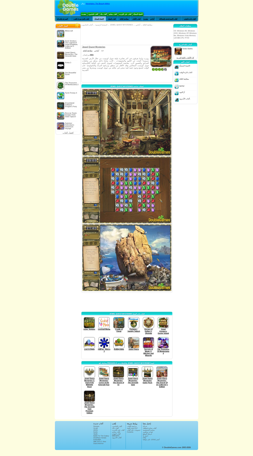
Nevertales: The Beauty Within (98, 4)
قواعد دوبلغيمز (148, 432)
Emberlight (97, 439)
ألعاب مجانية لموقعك (149, 428)
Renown (96, 426)
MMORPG (115, 436)
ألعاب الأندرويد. (184, 99)
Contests (130, 432)
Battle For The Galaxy (101, 436)
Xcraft (95, 428)
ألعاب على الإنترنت (125, 14)
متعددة (84, 14)
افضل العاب (68, 132)
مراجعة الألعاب (132, 426)
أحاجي (152, 19)
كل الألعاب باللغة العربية (185, 58)
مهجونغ (181, 86)
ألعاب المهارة (116, 434)
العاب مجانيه (113, 14)
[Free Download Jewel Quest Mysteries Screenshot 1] (126, 122)
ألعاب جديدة (98, 423)
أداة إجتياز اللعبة (132, 428)
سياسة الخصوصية (149, 430)
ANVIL (95, 430)
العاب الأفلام (137, 19)
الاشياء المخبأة (138, 14)
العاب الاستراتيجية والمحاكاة (168, 19)
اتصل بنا (145, 436)
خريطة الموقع (147, 434)
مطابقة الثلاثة (124, 19)
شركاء (145, 426)
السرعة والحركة (62, 19)
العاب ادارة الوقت (190, 19)
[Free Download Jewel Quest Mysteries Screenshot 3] (126, 257)
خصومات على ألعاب (133, 430)
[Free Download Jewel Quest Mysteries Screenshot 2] (126, 189)
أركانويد (182, 92)
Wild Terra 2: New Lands (99, 442)
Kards (95, 432)
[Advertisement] (127, 35)
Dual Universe (98, 443)
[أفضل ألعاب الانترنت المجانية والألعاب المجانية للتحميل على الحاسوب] (68, 8)
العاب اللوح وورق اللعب (81, 19)
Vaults (95, 434)
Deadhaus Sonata (99, 438)
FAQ (144, 438)
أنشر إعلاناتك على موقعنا (151, 439)
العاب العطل (112, 19)
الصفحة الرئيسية (101, 25)
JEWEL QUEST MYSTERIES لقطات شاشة (127, 86)
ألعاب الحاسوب (93, 14)
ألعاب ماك (103, 14)
